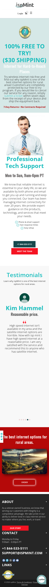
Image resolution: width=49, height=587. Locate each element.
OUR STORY (15, 528)
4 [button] (25, 419)
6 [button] (29, 419)
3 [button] (23, 419)
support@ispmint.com (22, 553)
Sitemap (24, 584)
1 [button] (19, 419)
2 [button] (21, 419)
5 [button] (27, 419)
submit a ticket (13, 96)
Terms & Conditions (24, 582)
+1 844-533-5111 (24, 244)
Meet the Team (24, 251)
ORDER (24, 482)
